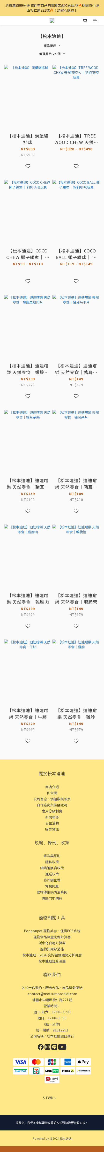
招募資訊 (52, 829)
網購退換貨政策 (52, 867)
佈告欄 (52, 792)
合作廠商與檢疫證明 (52, 804)
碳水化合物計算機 (52, 942)
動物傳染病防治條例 (52, 892)
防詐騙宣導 (52, 879)
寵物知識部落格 (52, 948)
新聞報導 (52, 817)
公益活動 (52, 823)
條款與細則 (52, 855)
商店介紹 (52, 786)
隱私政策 (52, 861)
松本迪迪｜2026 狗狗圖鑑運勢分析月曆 (52, 955)
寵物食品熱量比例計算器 (52, 936)
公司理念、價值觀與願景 (52, 798)
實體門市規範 (52, 898)
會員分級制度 (52, 811)
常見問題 (52, 886)
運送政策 (52, 873)
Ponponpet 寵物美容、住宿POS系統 (52, 930)
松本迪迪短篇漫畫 (52, 961)
